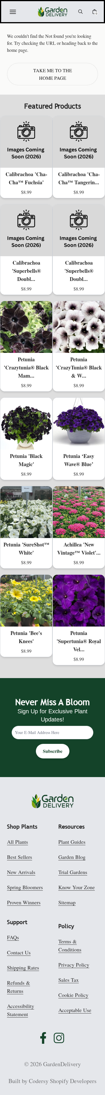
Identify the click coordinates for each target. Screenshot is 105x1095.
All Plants (17, 841)
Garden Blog (71, 856)
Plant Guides (71, 841)
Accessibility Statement (20, 1010)
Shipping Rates (23, 967)
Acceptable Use (74, 1009)
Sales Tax (68, 979)
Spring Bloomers (25, 887)
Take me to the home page (52, 74)
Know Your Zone (76, 887)
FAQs (13, 937)
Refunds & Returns (18, 986)
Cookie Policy (73, 994)
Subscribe (52, 751)
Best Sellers (19, 856)
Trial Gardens (72, 871)
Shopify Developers (73, 1081)
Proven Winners (24, 902)
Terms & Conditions (69, 945)
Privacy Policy (73, 964)
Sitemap (67, 902)
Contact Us (19, 952)
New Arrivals (21, 871)
